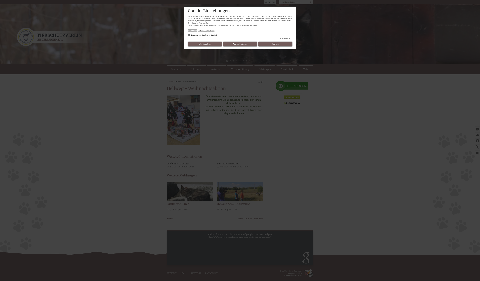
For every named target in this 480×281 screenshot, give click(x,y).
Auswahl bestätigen (240, 44)
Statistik (214, 35)
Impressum (192, 31)
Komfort (204, 35)
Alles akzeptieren (205, 44)
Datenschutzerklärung (206, 31)
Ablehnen (275, 44)
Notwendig (194, 35)
